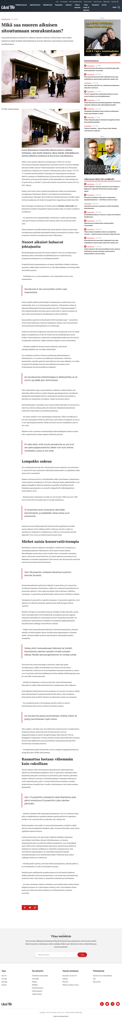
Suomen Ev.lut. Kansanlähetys (102, 976)
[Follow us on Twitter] (107, 1004)
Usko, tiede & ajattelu (86, 7)
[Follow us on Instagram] (112, 1004)
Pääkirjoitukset (21, 5)
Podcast (4, 985)
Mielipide (35, 985)
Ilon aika (4, 979)
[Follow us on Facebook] (102, 1004)
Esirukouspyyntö (37, 991)
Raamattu (59, 5)
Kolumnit (95, 5)
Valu (94, 979)
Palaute (34, 982)
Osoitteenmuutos (37, 988)
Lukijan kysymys (37, 994)
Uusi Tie (4, 976)
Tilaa (57, 1)
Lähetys (68, 5)
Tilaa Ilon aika (98, 1)
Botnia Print (97, 982)
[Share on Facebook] (24, 907)
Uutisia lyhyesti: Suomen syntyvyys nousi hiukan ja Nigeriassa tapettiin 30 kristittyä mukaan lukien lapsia (102, 189)
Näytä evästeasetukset (61, 1016)
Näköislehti (106, 1)
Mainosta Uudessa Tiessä (70, 985)
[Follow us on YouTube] (118, 1004)
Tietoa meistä (88, 1)
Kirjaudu (114, 1)
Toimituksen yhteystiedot (40, 976)
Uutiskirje (4, 982)
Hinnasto (65, 982)
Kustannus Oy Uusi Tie (69, 976)
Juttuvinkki (35, 979)
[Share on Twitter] (30, 907)
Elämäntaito (47, 5)
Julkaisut (65, 979)
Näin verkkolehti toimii (75, 1)
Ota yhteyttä (63, 1)
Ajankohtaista (35, 5)
